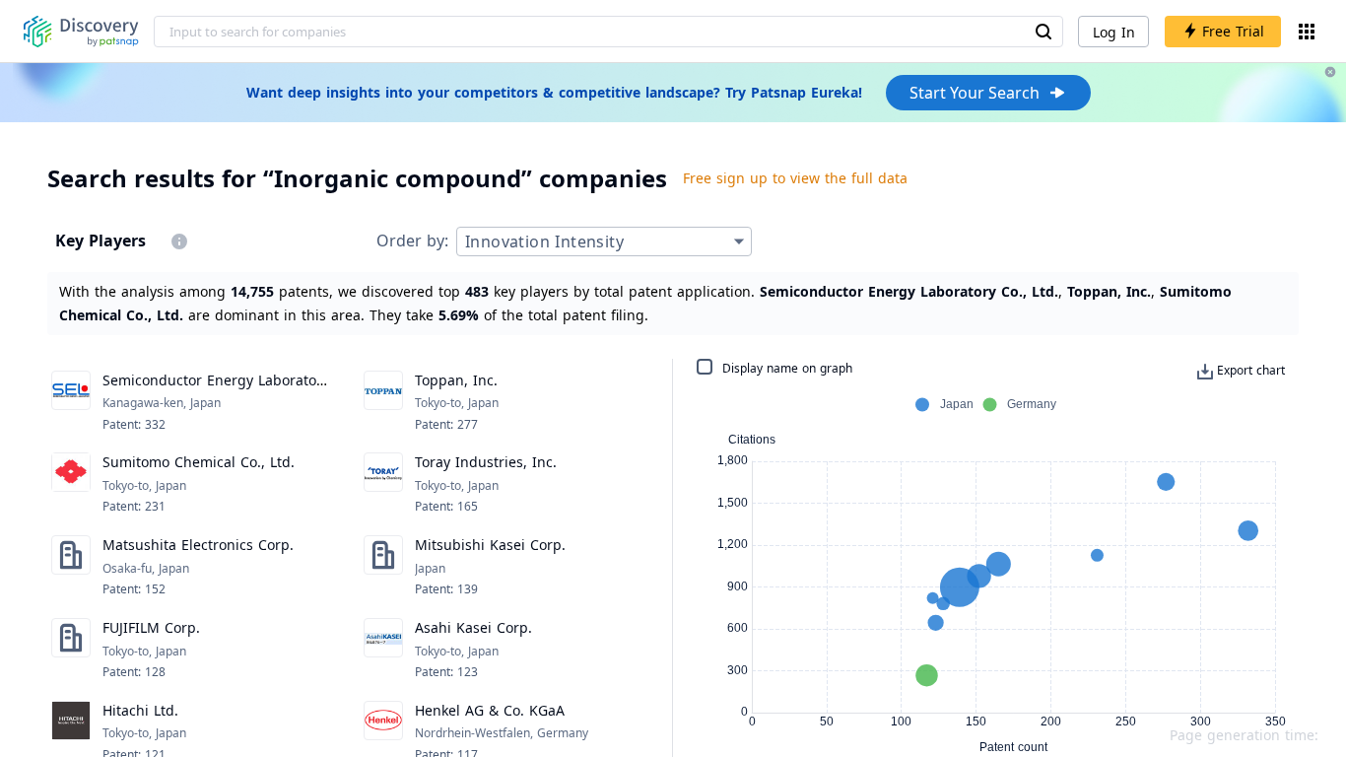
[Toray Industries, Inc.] (383, 484)
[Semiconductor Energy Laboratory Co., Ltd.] (71, 402)
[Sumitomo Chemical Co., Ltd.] (71, 484)
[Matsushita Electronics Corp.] (71, 566)
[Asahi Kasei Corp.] (383, 649)
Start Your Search (974, 92)
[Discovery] (81, 31)
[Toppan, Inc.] (383, 402)
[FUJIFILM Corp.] (71, 649)
